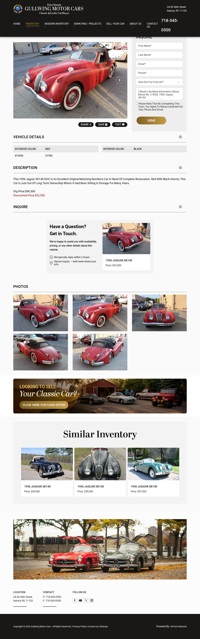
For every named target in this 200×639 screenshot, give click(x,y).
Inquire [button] (20, 207)
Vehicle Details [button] (28, 137)
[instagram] (92, 600)
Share (85, 124)
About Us (135, 23)
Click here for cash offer (44, 405)
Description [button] (25, 167)
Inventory (32, 23)
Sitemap (104, 626)
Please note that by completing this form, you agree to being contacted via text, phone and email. (160, 106)
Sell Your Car (115, 23)
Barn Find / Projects (87, 23)
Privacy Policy (79, 626)
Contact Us (152, 25)
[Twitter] (86, 600)
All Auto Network (178, 626)
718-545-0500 (53, 596)
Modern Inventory (57, 23)
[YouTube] (80, 600)
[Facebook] (75, 600)
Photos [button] (20, 286)
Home (16, 23)
